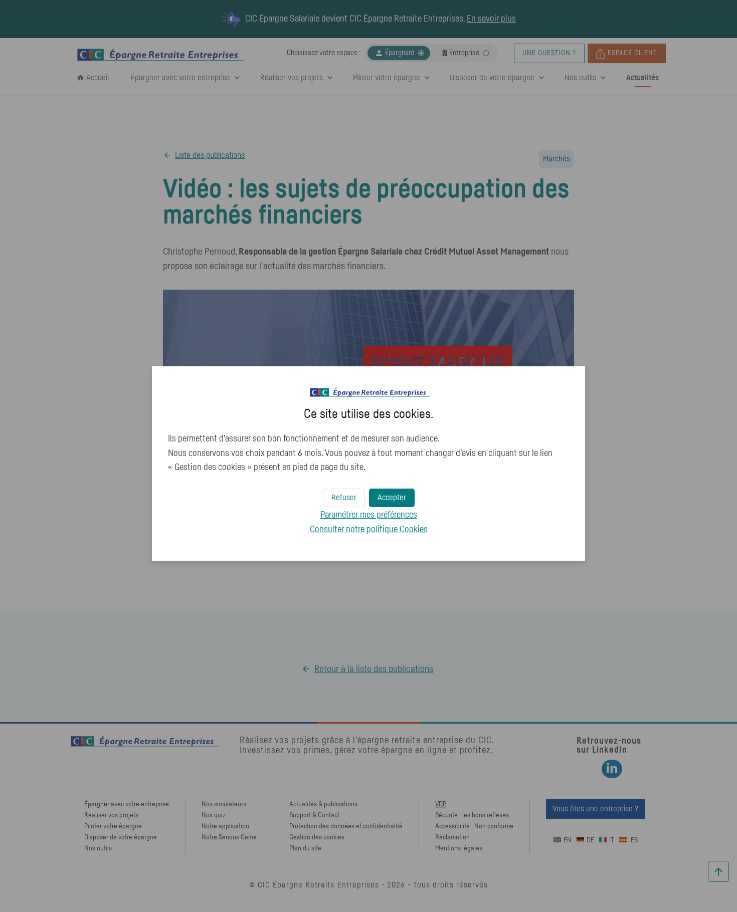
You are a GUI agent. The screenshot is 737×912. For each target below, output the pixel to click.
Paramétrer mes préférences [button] (368, 515)
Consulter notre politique (369, 529)
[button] (392, 498)
